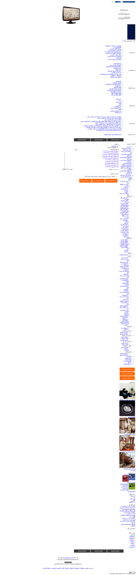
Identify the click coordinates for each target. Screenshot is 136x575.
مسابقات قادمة (124, 353)
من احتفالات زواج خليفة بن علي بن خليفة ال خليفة (108, 122)
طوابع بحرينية (124, 239)
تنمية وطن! (118, 69)
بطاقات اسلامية (124, 245)
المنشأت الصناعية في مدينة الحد (124, 271)
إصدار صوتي (125, 344)
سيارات (126, 190)
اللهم (120, 109)
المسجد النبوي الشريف (115, 88)
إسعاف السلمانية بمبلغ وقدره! (113, 66)
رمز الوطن (125, 319)
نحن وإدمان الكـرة (116, 72)
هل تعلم (126, 251)
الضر (120, 103)
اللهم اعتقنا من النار (116, 94)
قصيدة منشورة (124, 340)
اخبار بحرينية (124, 257)
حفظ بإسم (94, 176)
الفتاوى (129, 169)
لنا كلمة (126, 223)
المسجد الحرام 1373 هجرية (114, 90)
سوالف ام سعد (124, 305)
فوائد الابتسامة (117, 87)
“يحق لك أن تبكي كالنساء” (114, 71)
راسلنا (129, 362)
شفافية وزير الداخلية (115, 77)
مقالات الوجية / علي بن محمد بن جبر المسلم (124, 232)
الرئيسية (129, 146)
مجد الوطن (125, 317)
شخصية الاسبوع (127, 163)
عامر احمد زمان (124, 218)
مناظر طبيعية (124, 188)
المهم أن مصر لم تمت (115, 65)
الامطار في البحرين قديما (114, 59)
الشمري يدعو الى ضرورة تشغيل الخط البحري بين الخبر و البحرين (104, 128)
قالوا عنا (129, 356)
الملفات (132, 540)
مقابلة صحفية (124, 337)
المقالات (131, 536)
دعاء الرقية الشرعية (115, 108)
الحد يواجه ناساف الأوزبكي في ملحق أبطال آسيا (108, 130)
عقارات (126, 325)
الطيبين (126, 191)
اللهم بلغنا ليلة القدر (116, 93)
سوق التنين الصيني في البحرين (113, 53)
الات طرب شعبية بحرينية (114, 50)
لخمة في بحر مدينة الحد (129, 519)
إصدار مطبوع (124, 343)
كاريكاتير (125, 187)
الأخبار (132, 543)
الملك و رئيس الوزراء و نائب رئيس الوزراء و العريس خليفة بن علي (104, 116)
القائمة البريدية (127, 361)
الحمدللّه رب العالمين (115, 75)
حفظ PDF (88, 176)
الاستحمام (118, 81)
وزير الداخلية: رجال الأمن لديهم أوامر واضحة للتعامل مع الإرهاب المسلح (102, 125)
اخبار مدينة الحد (127, 149)
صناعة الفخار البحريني (115, 48)
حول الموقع (128, 358)
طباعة (100, 176)
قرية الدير (118, 57)
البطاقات (131, 538)
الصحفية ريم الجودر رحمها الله (113, 45)
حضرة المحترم (117, 68)
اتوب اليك (118, 102)
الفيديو (132, 545)
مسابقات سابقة (124, 355)
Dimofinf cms (67, 557)
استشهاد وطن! (117, 63)
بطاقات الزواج (124, 241)
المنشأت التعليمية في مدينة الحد (124, 292)
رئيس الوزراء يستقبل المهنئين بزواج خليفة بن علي (108, 124)
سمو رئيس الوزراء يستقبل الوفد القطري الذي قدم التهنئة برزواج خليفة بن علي (101, 121)
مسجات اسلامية (123, 254)
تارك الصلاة (118, 112)
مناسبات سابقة (124, 334)
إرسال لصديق (106, 176)
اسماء (126, 250)
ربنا (120, 100)
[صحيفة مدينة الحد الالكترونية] (123, 21)
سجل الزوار (128, 359)
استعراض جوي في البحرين (114, 56)
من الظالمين (118, 106)
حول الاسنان (118, 85)
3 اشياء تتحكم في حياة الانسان (113, 84)
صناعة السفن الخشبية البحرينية (113, 51)
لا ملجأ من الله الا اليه (115, 91)
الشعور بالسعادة (117, 82)
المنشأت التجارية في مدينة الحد (124, 275)
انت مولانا (118, 99)
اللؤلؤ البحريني (117, 47)
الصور (132, 534)
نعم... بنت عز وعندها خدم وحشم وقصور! (110, 74)
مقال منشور (124, 338)
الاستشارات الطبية (126, 164)
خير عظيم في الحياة (116, 111)
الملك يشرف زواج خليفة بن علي (112, 119)
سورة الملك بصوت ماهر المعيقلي (112, 134)
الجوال (132, 541)
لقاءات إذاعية (124, 347)
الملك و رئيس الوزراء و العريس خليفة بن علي (109, 118)
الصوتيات (131, 546)
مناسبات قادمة (124, 332)
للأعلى (44, 568)
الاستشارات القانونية (126, 166)
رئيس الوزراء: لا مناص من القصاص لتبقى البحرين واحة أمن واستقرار (103, 127)
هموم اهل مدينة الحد (126, 167)
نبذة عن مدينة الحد (126, 148)
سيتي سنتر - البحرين (115, 54)
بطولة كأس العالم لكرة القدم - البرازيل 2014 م (124, 322)
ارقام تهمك (128, 173)
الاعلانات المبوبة (124, 316)
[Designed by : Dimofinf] (68, 562)
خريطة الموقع (127, 364)
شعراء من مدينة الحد (125, 175)
